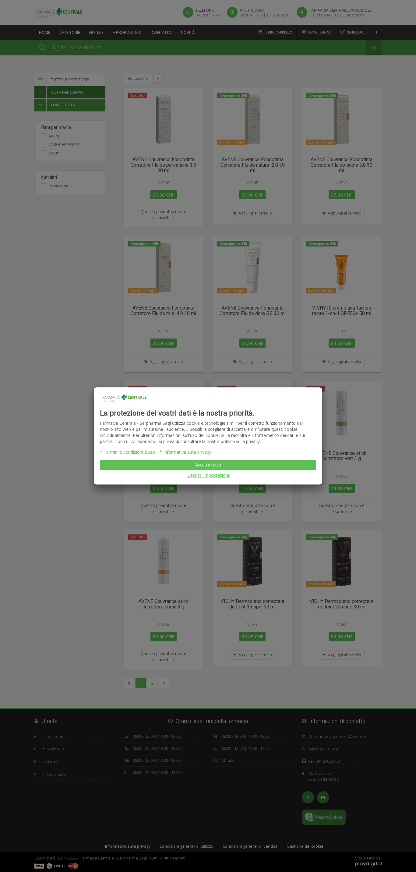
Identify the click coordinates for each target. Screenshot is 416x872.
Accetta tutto (208, 465)
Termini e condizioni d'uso (129, 452)
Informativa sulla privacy (187, 452)
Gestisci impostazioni (208, 475)
